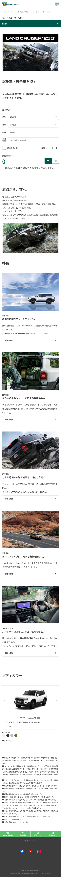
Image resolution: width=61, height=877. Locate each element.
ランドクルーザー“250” (13, 17)
